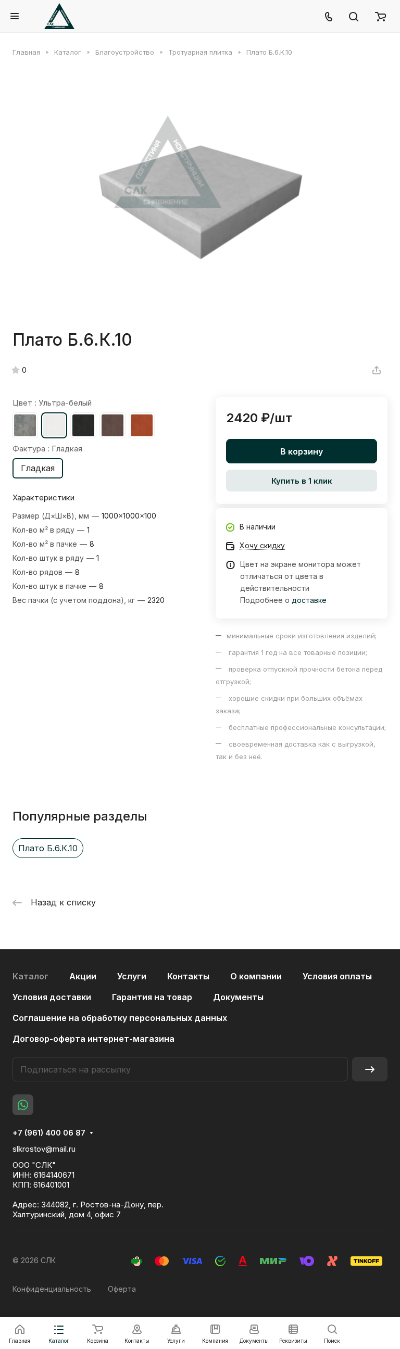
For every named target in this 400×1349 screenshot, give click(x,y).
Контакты (188, 976)
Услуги (131, 976)
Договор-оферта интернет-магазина (93, 1038)
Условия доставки (51, 997)
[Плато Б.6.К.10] (200, 193)
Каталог (30, 976)
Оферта (122, 1288)
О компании (256, 976)
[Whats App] (22, 1104)
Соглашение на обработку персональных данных (119, 1018)
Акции (82, 976)
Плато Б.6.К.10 (48, 848)
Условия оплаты (337, 976)
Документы (238, 997)
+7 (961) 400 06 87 (48, 1133)
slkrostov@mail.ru (44, 1149)
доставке (309, 600)
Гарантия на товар (152, 997)
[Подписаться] (370, 1069)
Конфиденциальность (51, 1288)
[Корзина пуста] (380, 16)
